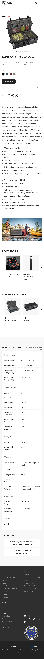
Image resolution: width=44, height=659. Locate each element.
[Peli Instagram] (29, 619)
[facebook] (9, 96)
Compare (8, 88)
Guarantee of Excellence (33, 586)
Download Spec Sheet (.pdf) (35, 348)
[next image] (36, 33)
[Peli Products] (25, 619)
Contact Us (28, 575)
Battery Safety (29, 591)
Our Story (5, 575)
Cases (3, 12)
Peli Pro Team (7, 622)
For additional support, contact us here (22, 552)
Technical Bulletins (31, 589)
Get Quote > (37, 87)
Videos (4, 619)
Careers (5, 583)
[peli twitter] (39, 619)
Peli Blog (5, 630)
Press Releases (7, 586)
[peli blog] (25, 622)
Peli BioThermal (8, 603)
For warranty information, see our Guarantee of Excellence (22, 543)
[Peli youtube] (25, 616)
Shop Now (9, 81)
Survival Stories (7, 616)
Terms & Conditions (9, 650)
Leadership (6, 597)
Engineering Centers (9, 589)
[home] (7, 3)
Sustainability (7, 594)
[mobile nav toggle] (41, 2)
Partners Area (29, 583)
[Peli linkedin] (29, 616)
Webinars (5, 627)
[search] (36, 3)
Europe (36, 646)
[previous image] (7, 33)
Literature (5, 624)
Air (8, 12)
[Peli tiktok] (34, 619)
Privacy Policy (24, 650)
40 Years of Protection (10, 591)
